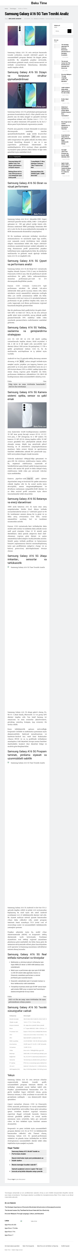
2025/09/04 (27, 18)
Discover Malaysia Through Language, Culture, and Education (66, 78)
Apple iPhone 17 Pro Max (11, 1228)
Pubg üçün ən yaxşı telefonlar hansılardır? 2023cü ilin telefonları (27, 385)
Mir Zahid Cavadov (15, 18)
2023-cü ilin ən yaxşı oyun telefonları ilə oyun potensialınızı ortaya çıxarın (27, 1000)
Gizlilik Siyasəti (65, 1246)
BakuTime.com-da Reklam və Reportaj (47, 1246)
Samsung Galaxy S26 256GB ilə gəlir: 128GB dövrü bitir (37, 173)
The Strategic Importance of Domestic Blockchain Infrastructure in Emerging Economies (65, 50)
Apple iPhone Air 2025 (10, 1224)
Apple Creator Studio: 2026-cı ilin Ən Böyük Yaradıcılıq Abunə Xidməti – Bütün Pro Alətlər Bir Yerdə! (66, 168)
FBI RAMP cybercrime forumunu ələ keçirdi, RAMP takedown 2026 (65, 153)
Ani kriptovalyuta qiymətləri (12, 1246)
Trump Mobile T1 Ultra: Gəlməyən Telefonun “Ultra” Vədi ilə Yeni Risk (38, 164)
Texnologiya (13, 8)
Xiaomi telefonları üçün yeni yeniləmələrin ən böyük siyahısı (27, 1159)
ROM (22, 361)
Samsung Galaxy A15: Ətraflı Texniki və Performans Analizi (25, 1153)
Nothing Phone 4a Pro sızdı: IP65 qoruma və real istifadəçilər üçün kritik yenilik (15, 174)
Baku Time (39, 2)
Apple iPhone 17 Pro (10, 1231)
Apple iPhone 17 (9, 1235)
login (13, 1179)
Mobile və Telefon (22, 8)
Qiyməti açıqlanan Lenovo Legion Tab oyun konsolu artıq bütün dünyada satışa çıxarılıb (27, 1170)
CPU (33, 137)
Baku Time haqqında (28, 1246)
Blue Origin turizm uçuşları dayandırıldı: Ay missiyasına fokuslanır (66, 125)
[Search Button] (69, 31)
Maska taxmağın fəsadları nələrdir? (24, 1165)
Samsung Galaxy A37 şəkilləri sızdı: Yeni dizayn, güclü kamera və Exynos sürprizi (15, 164)
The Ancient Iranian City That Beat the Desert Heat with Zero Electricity (65, 65)
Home (6, 8)
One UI (30, 478)
